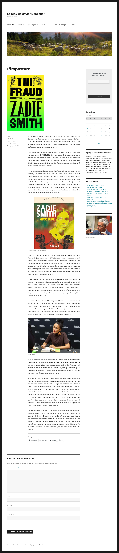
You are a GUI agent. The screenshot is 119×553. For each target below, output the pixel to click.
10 (87, 128)
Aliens (89, 195)
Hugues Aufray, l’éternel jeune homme (98, 201)
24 (87, 135)
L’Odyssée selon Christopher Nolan (97, 193)
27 (98, 135)
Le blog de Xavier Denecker (26, 14)
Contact (72, 25)
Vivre (18, 146)
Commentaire (13, 468)
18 (90, 132)
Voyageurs (90, 199)
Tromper (9, 146)
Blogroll (54, 25)
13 (98, 128)
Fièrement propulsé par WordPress (35, 545)
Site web (10, 514)
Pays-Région (31, 25)
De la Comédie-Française (94, 187)
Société (43, 25)
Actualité (10, 25)
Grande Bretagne (12, 141)
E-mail (9, 505)
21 (102, 132)
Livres (14, 143)
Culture (19, 25)
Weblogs (62, 25)
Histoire (9, 143)
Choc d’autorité (91, 207)
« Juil (98, 143)
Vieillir (15, 146)
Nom (9, 496)
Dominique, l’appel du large (95, 185)
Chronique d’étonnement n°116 (96, 197)
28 (102, 135)
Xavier (9, 136)
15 (105, 128)
